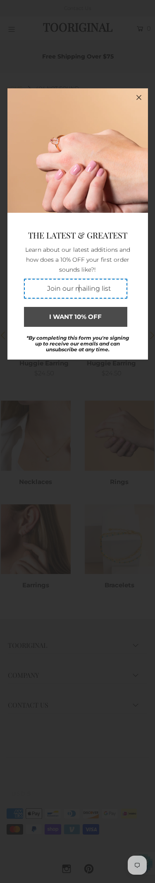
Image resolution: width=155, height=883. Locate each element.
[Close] (139, 97)
